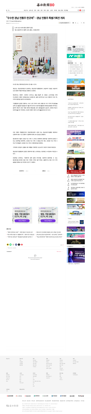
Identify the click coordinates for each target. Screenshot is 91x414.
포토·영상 (61, 373)
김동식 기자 (8, 21)
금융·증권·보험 (49, 363)
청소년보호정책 (48, 400)
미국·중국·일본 (75, 361)
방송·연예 (60, 10)
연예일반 (47, 374)
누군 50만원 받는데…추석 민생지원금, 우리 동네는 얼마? (78, 184)
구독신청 (33, 400)
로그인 (79, 7)
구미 (7, 390)
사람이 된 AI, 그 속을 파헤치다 (72, 263)
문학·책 (7, 379)
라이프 (55, 10)
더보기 (83, 246)
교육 (60, 366)
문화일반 (7, 374)
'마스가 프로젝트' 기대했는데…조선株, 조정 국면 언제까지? (80, 69)
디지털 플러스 (70, 246)
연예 (47, 373)
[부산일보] (63, 396)
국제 (45, 10)
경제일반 (47, 360)
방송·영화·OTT (49, 376)
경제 (38, 10)
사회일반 (61, 360)
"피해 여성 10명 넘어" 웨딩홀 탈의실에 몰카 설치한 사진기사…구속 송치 (24, 237)
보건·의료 (61, 365)
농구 (20, 379)
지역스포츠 (22, 382)
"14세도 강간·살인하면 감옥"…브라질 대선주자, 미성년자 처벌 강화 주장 (75, 103)
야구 (20, 376)
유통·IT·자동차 (48, 368)
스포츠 (51, 10)
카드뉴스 (61, 379)
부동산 (47, 361)
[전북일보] (72, 396)
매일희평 (21, 365)
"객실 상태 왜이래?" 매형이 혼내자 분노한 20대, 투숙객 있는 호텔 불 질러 (53, 237)
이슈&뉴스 (70, 218)
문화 (48, 10)
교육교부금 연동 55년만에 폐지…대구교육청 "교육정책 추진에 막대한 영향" (54, 234)
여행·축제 (34, 376)
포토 (60, 376)
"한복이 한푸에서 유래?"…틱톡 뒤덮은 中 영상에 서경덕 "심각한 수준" (23, 232)
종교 (7, 381)
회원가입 (82, 7)
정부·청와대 (35, 361)
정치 (35, 10)
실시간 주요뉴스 (71, 99)
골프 (20, 381)
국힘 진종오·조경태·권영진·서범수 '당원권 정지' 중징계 (78, 188)
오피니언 (31, 10)
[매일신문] (10, 396)
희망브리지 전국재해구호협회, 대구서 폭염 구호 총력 (48, 232)
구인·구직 (48, 366)
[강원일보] (19, 396)
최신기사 (26, 10)
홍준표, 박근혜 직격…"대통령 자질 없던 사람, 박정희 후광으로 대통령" (77, 171)
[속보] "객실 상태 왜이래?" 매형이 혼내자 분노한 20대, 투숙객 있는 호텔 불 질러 (76, 112)
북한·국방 (34, 365)
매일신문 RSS (22, 389)
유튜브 (46, 171)
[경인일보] (36, 396)
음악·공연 (8, 376)
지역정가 (34, 366)
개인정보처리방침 (55, 400)
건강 (33, 379)
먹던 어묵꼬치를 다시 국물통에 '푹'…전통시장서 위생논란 (20, 234)
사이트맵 (82, 400)
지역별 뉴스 (61, 369)
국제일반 (74, 360)
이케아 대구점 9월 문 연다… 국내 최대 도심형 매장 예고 (79, 65)
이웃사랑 (61, 368)
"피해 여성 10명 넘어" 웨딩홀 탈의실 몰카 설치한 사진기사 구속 (73, 223)
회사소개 (24, 400)
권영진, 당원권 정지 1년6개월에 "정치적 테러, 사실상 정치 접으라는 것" (77, 180)
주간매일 (66, 10)
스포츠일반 (22, 374)
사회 (41, 10)
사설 (20, 360)
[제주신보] (81, 396)
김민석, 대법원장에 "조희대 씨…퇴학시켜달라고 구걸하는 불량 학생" (78, 176)
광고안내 (28, 400)
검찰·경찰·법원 (62, 363)
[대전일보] (54, 396)
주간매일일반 (75, 374)
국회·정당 (34, 363)
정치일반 (34, 360)
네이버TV (23, 171)
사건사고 (61, 361)
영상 (60, 374)
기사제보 (76, 7)
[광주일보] (45, 395)
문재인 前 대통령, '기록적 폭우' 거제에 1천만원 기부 (79, 73)
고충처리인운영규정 (40, 400)
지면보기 (72, 7)
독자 (33, 382)
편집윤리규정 (62, 400)
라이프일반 (35, 374)
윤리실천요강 (77, 400)
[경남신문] (28, 396)
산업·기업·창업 (49, 365)
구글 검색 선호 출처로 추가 (64, 22)
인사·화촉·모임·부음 (36, 381)
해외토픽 (74, 363)
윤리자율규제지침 (69, 400)
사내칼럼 (21, 361)
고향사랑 (7, 389)
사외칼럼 (21, 363)
